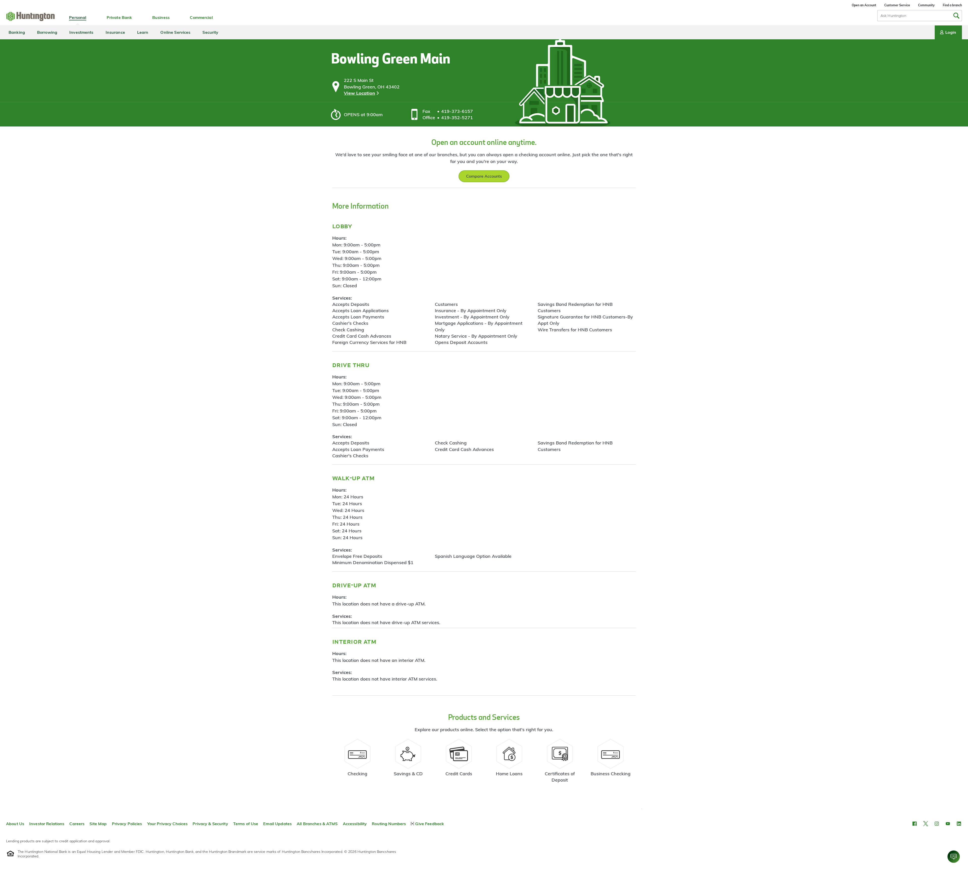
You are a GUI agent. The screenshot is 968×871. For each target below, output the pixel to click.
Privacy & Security (210, 823)
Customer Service (897, 5)
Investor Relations (46, 823)
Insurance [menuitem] (115, 32)
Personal (77, 17)
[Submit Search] (956, 15)
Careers (76, 823)
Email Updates (277, 823)
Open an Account (864, 5)
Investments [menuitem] (81, 32)
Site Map (98, 823)
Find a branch (952, 5)
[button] (915, 824)
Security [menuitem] (210, 32)
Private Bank (119, 17)
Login (950, 32)
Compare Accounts (484, 176)
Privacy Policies (127, 823)
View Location (359, 93)
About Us (15, 823)
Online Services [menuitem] (175, 32)
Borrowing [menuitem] (47, 32)
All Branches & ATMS (317, 823)
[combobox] (919, 15)
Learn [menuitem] (142, 32)
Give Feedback (429, 823)
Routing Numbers (389, 823)
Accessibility (355, 823)
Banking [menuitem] (17, 32)
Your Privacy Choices (167, 823)
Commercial (201, 17)
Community (926, 5)
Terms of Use (245, 823)
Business (161, 17)
